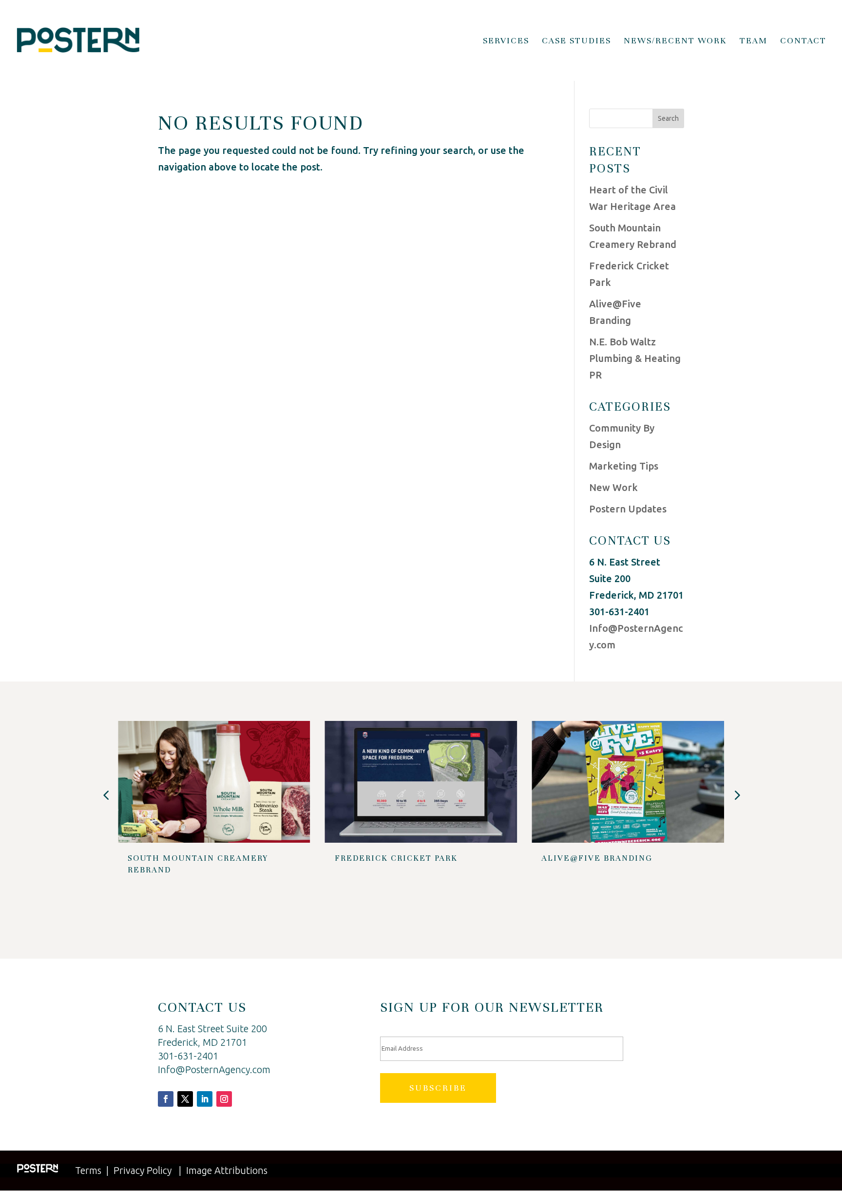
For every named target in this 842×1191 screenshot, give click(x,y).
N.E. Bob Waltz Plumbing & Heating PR (635, 358)
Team (753, 41)
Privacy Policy (143, 1170)
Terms (88, 1170)
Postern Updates (628, 508)
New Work (613, 487)
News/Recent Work (675, 41)
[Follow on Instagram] (224, 1099)
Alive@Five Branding (596, 858)
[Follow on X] (185, 1099)
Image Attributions (227, 1170)
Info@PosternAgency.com (214, 1069)
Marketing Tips (623, 466)
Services (506, 41)
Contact (803, 41)
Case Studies (576, 41)
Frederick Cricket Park (396, 858)
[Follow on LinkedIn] (204, 1099)
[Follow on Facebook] (165, 1099)
